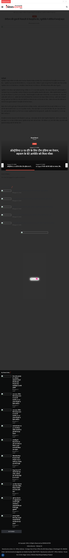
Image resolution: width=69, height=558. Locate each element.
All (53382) (11, 531)
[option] (34, 152)
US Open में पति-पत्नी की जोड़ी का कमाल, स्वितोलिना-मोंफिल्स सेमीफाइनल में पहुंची (34, 152)
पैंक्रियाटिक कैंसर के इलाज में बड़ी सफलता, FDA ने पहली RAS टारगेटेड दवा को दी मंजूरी (17, 460)
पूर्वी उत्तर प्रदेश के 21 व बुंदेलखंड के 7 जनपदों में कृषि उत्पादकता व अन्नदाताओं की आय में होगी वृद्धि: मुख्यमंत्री (17, 504)
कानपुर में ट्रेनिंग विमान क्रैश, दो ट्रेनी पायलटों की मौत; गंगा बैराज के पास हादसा (17, 520)
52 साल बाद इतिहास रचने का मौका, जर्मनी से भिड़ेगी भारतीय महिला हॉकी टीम (30, 191)
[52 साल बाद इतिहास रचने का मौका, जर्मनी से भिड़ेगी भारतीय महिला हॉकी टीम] (6, 193)
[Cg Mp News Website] (14, 7)
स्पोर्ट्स (34, 143)
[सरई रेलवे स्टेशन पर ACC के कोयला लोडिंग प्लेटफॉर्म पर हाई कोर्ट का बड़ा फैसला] (6, 428)
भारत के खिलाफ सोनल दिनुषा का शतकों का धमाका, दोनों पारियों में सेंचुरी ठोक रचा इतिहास (34, 223)
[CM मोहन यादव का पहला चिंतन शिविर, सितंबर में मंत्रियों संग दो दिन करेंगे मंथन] (6, 486)
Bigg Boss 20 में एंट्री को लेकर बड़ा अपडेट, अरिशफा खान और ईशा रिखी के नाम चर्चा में (17, 474)
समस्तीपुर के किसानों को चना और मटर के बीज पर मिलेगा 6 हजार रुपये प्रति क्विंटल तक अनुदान (17, 445)
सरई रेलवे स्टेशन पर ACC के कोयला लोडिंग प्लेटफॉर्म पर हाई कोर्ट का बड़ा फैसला (17, 430)
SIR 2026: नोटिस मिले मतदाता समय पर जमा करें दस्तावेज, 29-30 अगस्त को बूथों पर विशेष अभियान (17, 399)
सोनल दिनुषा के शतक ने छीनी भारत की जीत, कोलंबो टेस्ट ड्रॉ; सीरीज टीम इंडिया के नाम (32, 199)
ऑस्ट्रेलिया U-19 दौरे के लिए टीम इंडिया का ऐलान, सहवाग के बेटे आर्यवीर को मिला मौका (33, 207)
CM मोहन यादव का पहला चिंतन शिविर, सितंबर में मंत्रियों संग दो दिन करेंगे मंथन (17, 488)
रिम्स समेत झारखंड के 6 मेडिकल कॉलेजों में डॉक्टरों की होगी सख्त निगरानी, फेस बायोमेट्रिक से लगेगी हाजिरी (17, 382)
